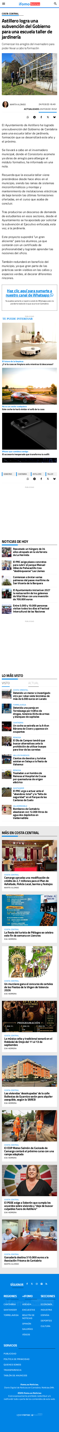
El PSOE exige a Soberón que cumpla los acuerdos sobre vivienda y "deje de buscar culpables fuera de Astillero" (28, 1205)
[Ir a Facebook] (27, 1283)
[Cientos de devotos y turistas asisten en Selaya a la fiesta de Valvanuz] (6, 759)
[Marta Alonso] (5, 104)
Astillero (37, 474)
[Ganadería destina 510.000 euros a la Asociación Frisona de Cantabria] (29, 1235)
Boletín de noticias (28, 1316)
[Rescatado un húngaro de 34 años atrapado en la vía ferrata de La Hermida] (6, 552)
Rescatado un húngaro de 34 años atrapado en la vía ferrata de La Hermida (30, 552)
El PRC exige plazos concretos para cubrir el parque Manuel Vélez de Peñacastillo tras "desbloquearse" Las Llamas (29, 566)
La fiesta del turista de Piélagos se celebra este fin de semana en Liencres (28, 934)
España (45, 1315)
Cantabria (22, 474)
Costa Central (10, 13)
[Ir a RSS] (46, 1283)
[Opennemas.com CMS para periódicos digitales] (29, 1415)
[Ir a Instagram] (36, 1283)
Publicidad (10, 1353)
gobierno (8, 474)
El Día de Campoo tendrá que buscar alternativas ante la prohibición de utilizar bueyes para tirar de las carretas (29, 744)
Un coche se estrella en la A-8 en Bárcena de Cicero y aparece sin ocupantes (31, 728)
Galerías (27, 1329)
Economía (46, 1304)
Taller (50, 474)
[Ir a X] (31, 1283)
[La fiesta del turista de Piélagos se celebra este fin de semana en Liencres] (29, 910)
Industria (46, 1310)
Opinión (26, 1323)
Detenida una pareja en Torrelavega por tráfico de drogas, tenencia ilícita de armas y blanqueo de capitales (31, 712)
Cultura (45, 1326)
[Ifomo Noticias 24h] (29, 4)
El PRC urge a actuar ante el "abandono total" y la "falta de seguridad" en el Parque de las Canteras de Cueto (30, 795)
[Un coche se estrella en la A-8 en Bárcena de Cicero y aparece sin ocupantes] (6, 726)
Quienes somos (12, 1364)
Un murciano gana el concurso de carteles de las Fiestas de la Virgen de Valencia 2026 (28, 987)
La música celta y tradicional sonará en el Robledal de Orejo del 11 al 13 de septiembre (28, 1041)
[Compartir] (28, 117)
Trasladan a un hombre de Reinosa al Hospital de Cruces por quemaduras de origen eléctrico (29, 777)
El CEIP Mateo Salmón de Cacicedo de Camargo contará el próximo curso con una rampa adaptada (29, 1151)
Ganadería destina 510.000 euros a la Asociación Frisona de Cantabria (26, 1259)
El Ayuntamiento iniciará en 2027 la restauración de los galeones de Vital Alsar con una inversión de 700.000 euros (31, 594)
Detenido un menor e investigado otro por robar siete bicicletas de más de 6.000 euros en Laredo (31, 696)
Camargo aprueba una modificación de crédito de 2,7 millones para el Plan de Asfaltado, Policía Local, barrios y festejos (28, 880)
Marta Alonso (18, 104)
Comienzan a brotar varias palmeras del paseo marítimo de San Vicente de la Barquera (31, 580)
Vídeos (26, 1334)
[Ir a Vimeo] (41, 1283)
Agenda (26, 1304)
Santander (10, 1310)
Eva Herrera (10, 939)
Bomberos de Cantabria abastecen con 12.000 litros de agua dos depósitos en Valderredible (30, 813)
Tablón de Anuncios (15, 1375)
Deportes (46, 1320)
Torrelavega (11, 1315)
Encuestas (28, 1310)
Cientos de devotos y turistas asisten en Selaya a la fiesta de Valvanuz (30, 761)
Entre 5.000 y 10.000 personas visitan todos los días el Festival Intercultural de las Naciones (31, 608)
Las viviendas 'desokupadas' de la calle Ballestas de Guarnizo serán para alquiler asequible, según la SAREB (28, 1096)
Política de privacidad (16, 1359)
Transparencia (12, 1370)
